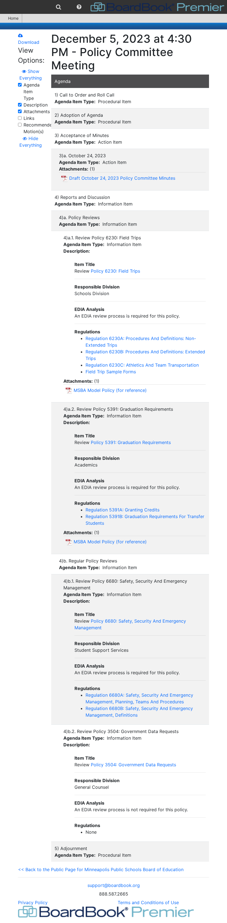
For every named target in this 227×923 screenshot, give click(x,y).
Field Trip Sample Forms (111, 371)
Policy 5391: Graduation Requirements (131, 442)
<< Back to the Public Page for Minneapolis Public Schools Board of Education (101, 869)
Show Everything (30, 75)
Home (13, 18)
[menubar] (113, 7)
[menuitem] (58, 7)
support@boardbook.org (113, 885)
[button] (79, 7)
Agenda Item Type (32, 91)
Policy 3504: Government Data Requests (133, 764)
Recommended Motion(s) (39, 128)
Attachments (37, 111)
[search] (58, 7)
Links (29, 118)
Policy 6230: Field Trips (115, 271)
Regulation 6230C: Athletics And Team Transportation (142, 365)
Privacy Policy (33, 902)
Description (36, 105)
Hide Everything (30, 142)
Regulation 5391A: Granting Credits (122, 510)
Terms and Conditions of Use (148, 902)
